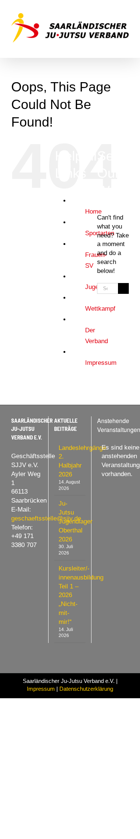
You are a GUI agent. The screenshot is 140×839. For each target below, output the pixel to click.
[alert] (113, 461)
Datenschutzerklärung (86, 689)
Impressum (100, 362)
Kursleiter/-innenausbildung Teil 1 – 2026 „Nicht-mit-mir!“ (70, 595)
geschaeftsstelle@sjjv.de (46, 518)
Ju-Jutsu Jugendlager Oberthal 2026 (70, 521)
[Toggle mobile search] (112, 46)
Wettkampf (100, 308)
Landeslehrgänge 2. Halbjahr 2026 (70, 461)
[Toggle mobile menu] (126, 46)
